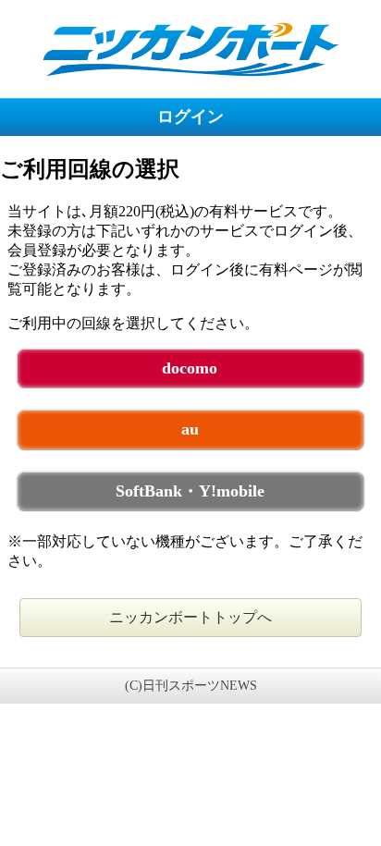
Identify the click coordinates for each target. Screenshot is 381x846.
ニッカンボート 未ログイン (190, 48)
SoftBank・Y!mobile (190, 491)
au (190, 429)
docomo (189, 368)
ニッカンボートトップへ (190, 617)
